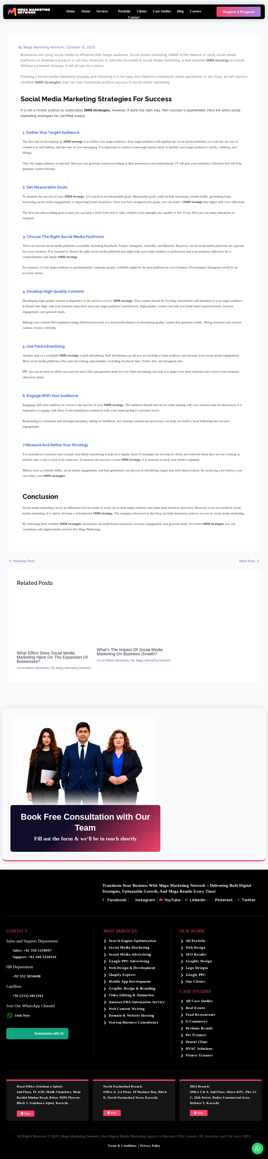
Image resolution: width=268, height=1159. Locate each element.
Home (70, 11)
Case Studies (162, 11)
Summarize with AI (48, 1033)
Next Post (249, 561)
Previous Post (22, 561)
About (85, 11)
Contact (133, 17)
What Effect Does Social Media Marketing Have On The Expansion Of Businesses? (52, 657)
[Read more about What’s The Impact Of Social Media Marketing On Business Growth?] (134, 619)
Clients (142, 11)
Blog (180, 11)
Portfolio (124, 11)
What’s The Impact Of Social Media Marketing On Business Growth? (130, 651)
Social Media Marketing (33, 668)
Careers (195, 11)
